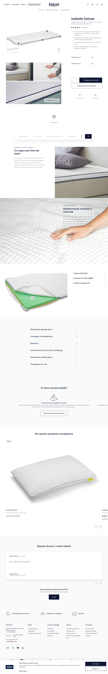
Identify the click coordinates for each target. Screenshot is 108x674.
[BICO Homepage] (54, 4)
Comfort (38, 136)
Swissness (50, 635)
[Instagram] (8, 648)
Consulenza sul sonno (72, 628)
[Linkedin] (23, 648)
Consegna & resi (33, 628)
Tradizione (50, 628)
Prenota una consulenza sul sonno (54, 413)
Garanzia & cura (71, 633)
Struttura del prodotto (56, 136)
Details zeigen (23, 671)
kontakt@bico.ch (11, 641)
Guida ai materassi (34, 4)
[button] (87, 4)
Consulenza (15, 4)
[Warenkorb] (102, 4)
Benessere (24, 136)
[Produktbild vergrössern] (19, 72)
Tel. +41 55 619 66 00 (12, 639)
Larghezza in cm (76, 57)
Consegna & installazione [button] (41, 336)
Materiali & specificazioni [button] (41, 329)
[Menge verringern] (72, 80)
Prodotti (7, 4)
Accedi (54, 597)
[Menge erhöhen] (77, 80)
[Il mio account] (92, 4)
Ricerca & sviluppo (90, 631)
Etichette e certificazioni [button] (41, 357)
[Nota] (82, 136)
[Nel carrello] (88, 136)
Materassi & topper (52, 10)
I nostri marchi (89, 628)
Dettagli (73, 136)
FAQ (67, 638)
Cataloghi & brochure (34, 633)
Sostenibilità (51, 631)
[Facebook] (13, 648)
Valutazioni (31, 631)
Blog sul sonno (70, 631)
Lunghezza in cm (76, 63)
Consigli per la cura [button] (38, 364)
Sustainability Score (53, 633)
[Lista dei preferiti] (97, 4)
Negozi (23, 4)
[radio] (92, 57)
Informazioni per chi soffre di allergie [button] (46, 350)
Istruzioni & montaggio (73, 635)
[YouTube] (18, 648)
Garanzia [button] (34, 343)
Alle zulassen (95, 663)
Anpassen (94, 668)
